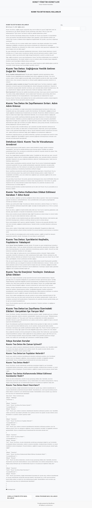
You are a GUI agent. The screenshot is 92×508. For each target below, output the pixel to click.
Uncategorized (11, 489)
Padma (42, 505)
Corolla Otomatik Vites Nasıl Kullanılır (17, 497)
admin (23, 27)
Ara (62, 25)
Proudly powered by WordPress (46, 503)
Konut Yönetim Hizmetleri (46, 2)
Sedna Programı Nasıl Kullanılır (46, 496)
